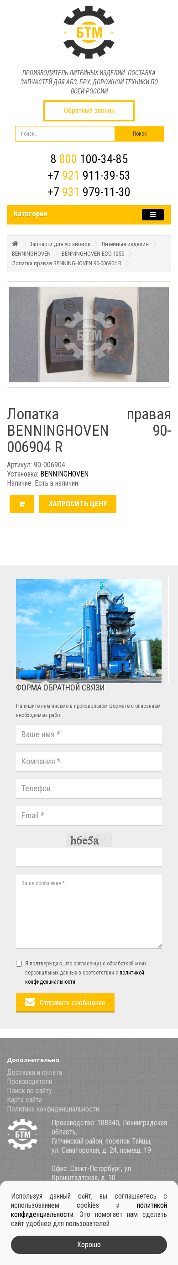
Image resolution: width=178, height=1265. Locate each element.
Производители (29, 1081)
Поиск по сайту (29, 1090)
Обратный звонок (89, 110)
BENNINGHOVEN (31, 253)
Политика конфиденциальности (53, 1109)
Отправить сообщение (72, 1002)
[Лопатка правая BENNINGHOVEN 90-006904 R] (89, 334)
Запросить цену (77, 503)
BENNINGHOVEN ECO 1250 (93, 253)
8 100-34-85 (89, 159)
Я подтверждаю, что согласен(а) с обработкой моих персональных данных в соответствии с (86, 972)
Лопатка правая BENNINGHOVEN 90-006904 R (66, 263)
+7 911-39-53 (89, 175)
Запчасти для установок (59, 244)
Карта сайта (24, 1099)
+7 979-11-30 (89, 192)
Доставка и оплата (34, 1072)
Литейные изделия (125, 244)
